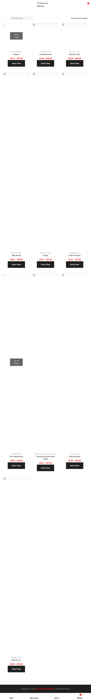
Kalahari (16, 54)
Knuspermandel (45, 54)
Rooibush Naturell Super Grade (45, 457)
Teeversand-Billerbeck (45, 688)
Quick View (24, 47)
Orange (45, 255)
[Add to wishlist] (14, 47)
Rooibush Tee (16, 51)
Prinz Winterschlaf (16, 456)
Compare (19, 47)
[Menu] (3, 4)
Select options (9, 47)
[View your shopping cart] (86, 4)
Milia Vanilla (16, 255)
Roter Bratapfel (74, 456)
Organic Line (40, 454)
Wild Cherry (16, 660)
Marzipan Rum (74, 54)
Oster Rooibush (75, 255)
